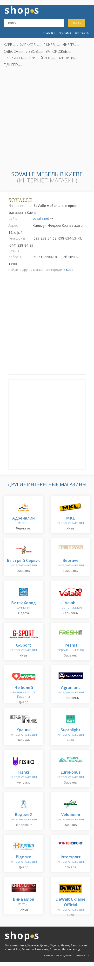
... (26, 64)
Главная (49, 33)
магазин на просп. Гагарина (23, 692)
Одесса (11, 51)
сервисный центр (70, 647)
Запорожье (56, 51)
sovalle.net (41, 218)
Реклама (65, 33)
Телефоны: (17, 238)
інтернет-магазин (70, 605)
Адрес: (13, 225)
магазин (23, 520)
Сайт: (12, 218)
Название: (16, 205)
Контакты (81, 33)
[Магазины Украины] (22, 10)
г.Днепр (11, 64)
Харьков (28, 44)
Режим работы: (15, 254)
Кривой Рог (40, 57)
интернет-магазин (70, 520)
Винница (66, 57)
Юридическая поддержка (58, 955)
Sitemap (80, 955)
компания (23, 605)
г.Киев (49, 44)
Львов (32, 51)
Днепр (68, 44)
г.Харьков (13, 57)
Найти (76, 23)
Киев (8, 44)
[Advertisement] (47, 118)
